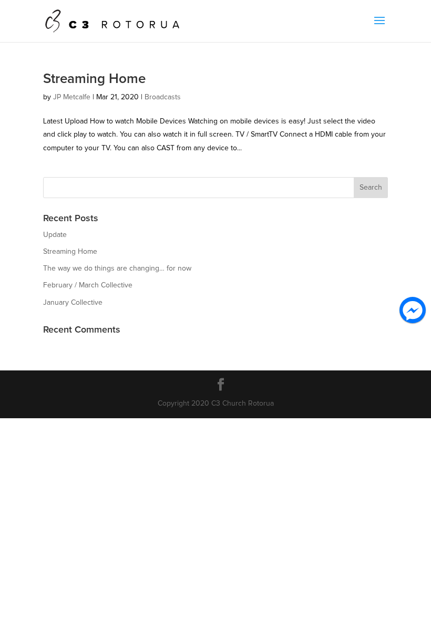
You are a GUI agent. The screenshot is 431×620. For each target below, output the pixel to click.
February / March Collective (87, 285)
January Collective (72, 302)
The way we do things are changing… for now (117, 268)
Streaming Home (94, 79)
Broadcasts (163, 97)
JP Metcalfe (71, 97)
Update (55, 235)
